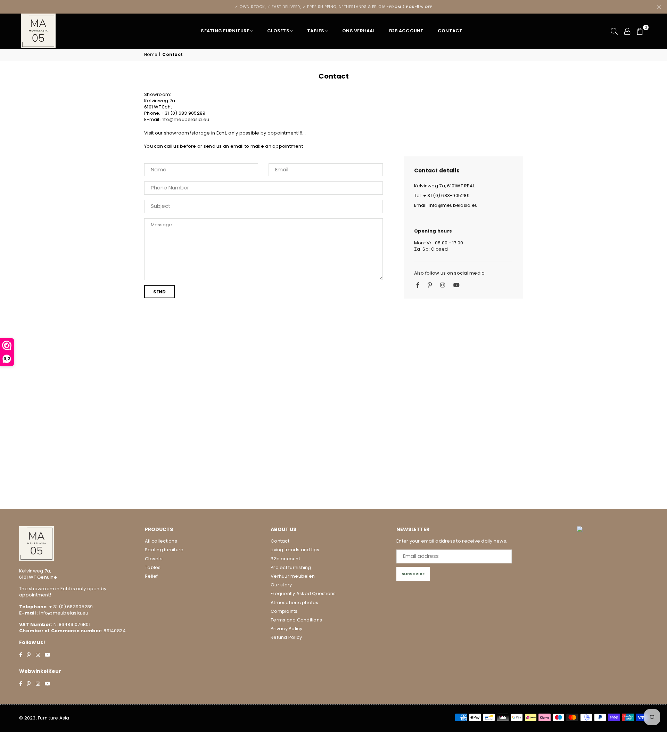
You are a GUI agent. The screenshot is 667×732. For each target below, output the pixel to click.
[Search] (614, 31)
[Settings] (627, 31)
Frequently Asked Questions (303, 593)
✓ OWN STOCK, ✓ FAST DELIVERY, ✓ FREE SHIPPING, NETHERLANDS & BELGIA (333, 6)
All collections (161, 541)
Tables (315, 30)
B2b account (285, 558)
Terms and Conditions (296, 620)
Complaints (284, 611)
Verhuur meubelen (293, 576)
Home (150, 54)
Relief (151, 576)
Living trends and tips (295, 549)
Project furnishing (291, 567)
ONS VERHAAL (358, 30)
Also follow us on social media (449, 273)
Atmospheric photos (295, 602)
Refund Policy (286, 637)
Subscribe (413, 574)
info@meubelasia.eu (184, 119)
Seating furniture (225, 30)
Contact (450, 30)
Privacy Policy (287, 628)
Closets (278, 30)
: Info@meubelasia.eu (62, 613)
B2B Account (406, 30)
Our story (281, 584)
